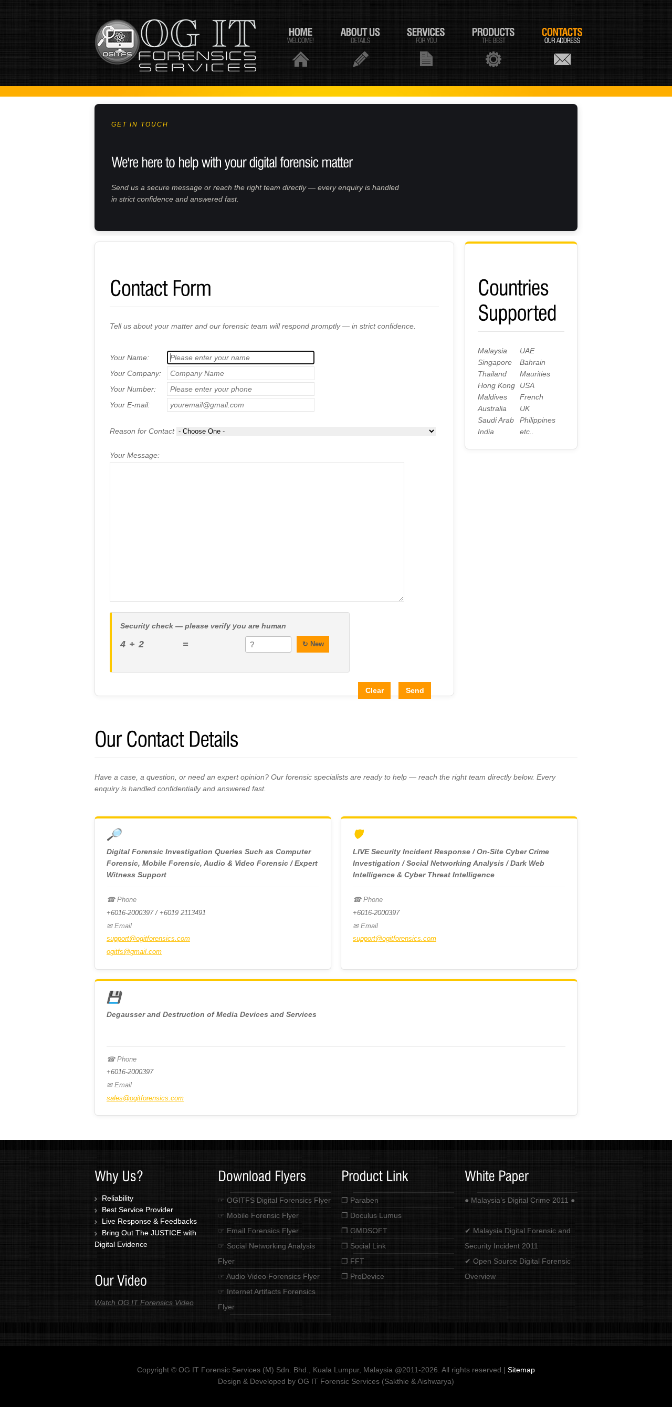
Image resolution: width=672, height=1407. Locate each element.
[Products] (493, 46)
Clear (374, 690)
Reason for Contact (143, 431)
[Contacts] (562, 46)
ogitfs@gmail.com (134, 952)
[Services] (426, 46)
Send (415, 690)
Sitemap (521, 1370)
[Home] (300, 46)
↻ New (313, 644)
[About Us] (360, 46)
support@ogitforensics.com (148, 938)
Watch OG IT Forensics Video (144, 1302)
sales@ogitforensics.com (145, 1098)
